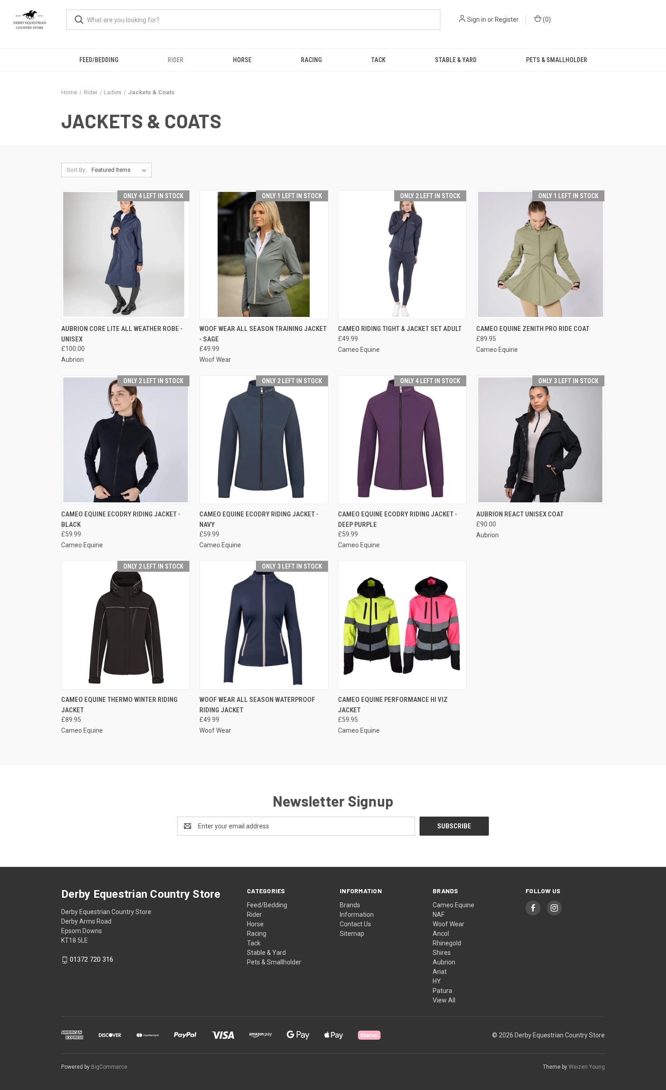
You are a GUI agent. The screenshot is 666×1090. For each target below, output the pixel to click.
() (546, 19)
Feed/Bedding (98, 59)
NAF (438, 914)
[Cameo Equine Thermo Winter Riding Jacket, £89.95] (125, 625)
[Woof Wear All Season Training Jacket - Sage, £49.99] (263, 254)
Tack (378, 59)
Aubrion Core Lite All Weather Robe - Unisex (122, 334)
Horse (242, 59)
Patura (442, 990)
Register (507, 19)
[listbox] (120, 170)
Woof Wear (448, 924)
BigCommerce (109, 1067)
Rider (175, 59)
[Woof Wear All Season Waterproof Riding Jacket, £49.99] (263, 625)
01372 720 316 (91, 959)
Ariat (440, 971)
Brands (350, 905)
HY (437, 981)
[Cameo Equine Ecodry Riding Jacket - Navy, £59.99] (263, 439)
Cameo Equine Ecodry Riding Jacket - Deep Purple (397, 519)
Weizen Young (587, 1067)
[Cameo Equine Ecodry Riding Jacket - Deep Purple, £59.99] (402, 439)
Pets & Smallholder (556, 59)
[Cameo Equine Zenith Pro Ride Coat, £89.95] (540, 254)
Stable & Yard (456, 59)
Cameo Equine (453, 905)
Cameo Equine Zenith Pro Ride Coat (532, 329)
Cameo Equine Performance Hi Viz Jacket (393, 705)
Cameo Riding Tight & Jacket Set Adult (400, 329)
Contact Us (355, 924)
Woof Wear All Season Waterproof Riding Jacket (257, 705)
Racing (311, 59)
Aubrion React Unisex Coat (520, 514)
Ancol (441, 933)
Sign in (476, 19)
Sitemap (352, 933)
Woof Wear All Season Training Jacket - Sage (263, 334)
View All (444, 1000)
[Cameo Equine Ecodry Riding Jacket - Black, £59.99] (125, 439)
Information (357, 914)
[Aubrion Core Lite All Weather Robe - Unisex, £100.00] (125, 254)
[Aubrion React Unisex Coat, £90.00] (540, 439)
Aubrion (444, 962)
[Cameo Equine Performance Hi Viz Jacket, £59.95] (402, 625)
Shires (442, 952)
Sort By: (77, 169)
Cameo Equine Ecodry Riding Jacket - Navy (259, 519)
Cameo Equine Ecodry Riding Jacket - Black (120, 519)
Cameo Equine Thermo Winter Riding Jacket (119, 705)
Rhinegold (447, 943)
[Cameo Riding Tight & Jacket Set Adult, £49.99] (402, 254)
